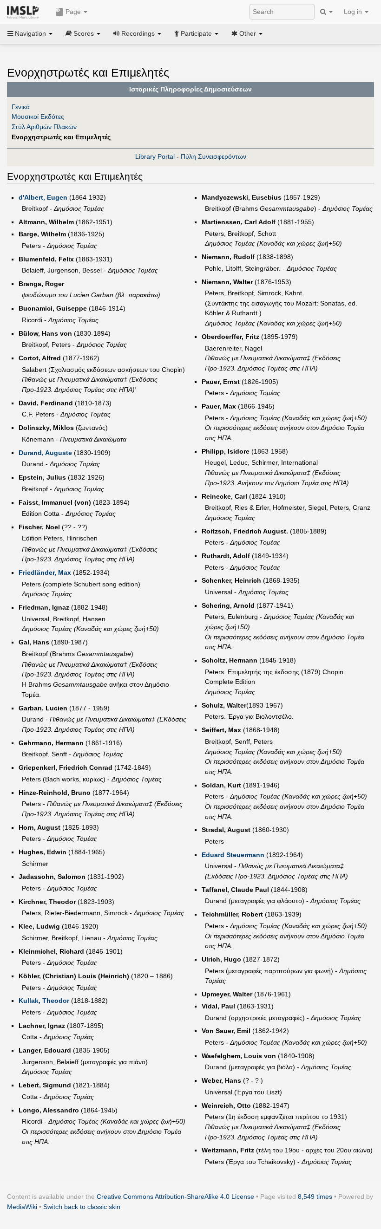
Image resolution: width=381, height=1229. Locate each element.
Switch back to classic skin (81, 1206)
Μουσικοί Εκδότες (38, 116)
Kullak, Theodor (44, 1000)
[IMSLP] (25, 11)
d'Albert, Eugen (43, 197)
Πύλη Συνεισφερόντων (213, 156)
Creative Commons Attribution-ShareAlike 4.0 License (175, 1196)
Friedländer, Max (45, 572)
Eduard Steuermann (233, 854)
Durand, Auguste (45, 452)
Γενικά (21, 107)
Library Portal (155, 156)
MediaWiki (22, 1206)
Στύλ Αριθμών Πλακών (44, 126)
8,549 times (315, 1196)
